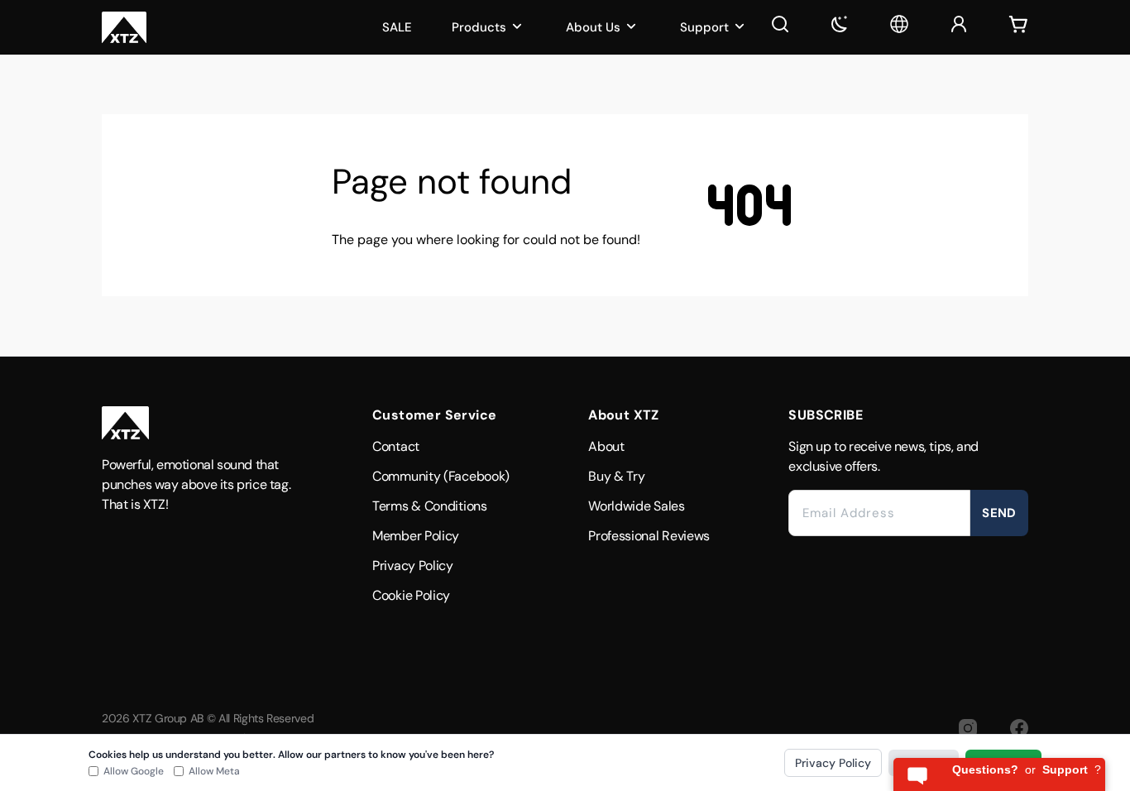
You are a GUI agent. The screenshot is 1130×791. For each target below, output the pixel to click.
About (606, 446)
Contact (395, 446)
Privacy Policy (412, 565)
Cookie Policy (411, 595)
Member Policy (415, 535)
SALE (397, 27)
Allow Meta (214, 771)
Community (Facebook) (441, 476)
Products (479, 27)
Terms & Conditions (429, 506)
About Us (593, 27)
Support (704, 27)
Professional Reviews (649, 535)
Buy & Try (616, 476)
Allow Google (133, 771)
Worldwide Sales (636, 506)
